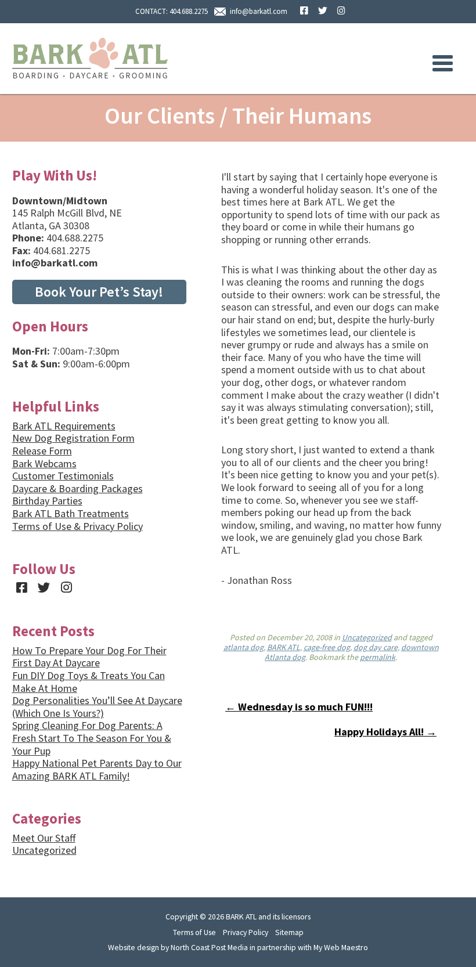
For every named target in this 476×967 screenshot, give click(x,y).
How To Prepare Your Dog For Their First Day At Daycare (89, 657)
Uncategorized (367, 637)
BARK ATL (283, 647)
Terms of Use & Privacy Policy (77, 526)
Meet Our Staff (43, 838)
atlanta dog (243, 647)
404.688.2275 (189, 11)
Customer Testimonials (63, 475)
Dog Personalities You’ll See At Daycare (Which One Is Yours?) (97, 707)
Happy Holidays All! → (385, 731)
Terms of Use (194, 932)
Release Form (42, 450)
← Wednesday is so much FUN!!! (299, 706)
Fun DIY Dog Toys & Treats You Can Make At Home (88, 682)
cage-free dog (327, 647)
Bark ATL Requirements (64, 425)
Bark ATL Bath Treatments (70, 513)
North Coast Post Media (209, 947)
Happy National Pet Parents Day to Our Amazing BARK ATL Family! (97, 769)
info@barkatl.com (258, 11)
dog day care (376, 647)
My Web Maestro (340, 947)
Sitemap (289, 932)
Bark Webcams (44, 463)
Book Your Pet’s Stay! (99, 292)
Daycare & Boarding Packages (77, 488)
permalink (377, 657)
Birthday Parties (47, 500)
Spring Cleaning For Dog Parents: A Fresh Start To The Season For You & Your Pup (91, 738)
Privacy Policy (245, 932)
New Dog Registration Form (73, 438)
